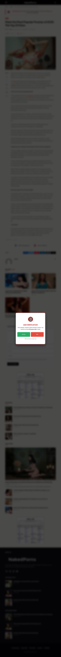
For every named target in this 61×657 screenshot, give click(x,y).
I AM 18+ (24, 334)
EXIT (37, 334)
